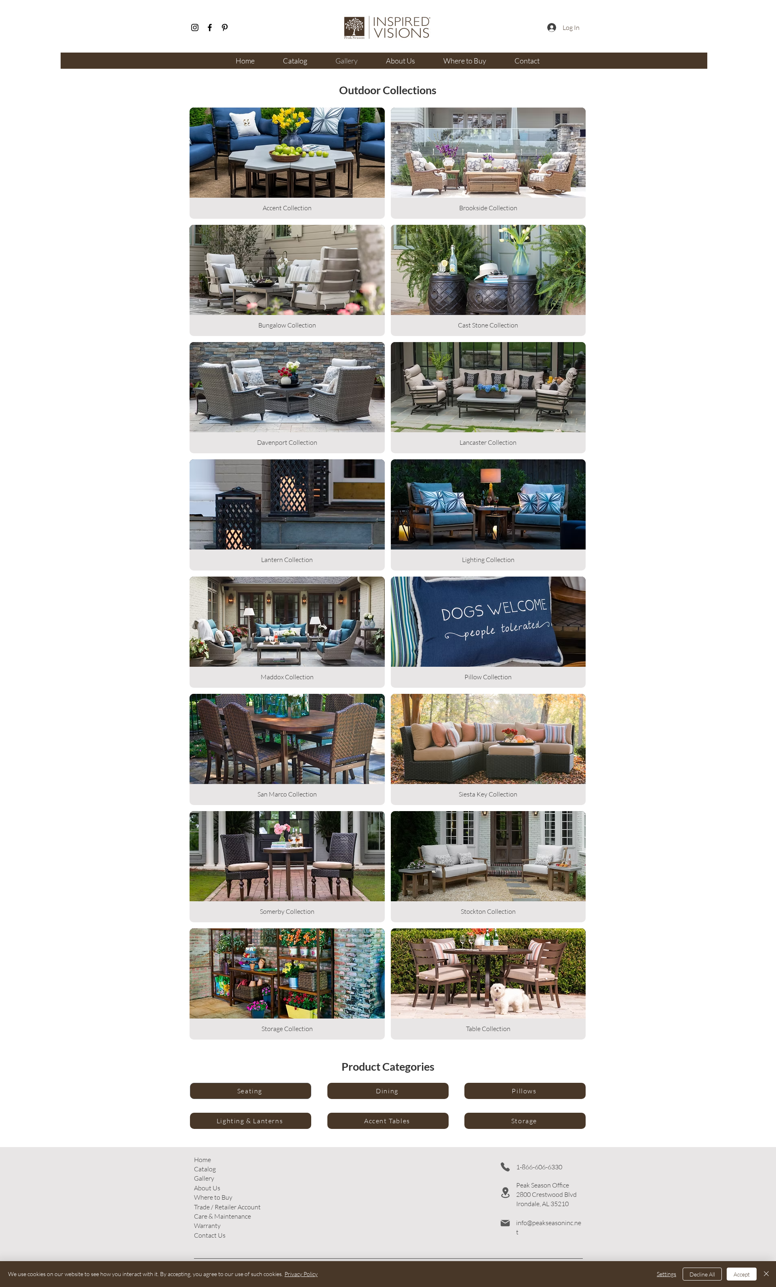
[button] (227, 1207)
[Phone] (505, 1167)
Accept (742, 1274)
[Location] (505, 1192)
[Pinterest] (225, 27)
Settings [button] (666, 1273)
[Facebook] (210, 27)
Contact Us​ (210, 1235)
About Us (207, 1188)
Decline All (702, 1274)
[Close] (766, 1274)
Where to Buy (213, 1197)
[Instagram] (195, 27)
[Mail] (505, 1223)
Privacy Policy (301, 1273)
